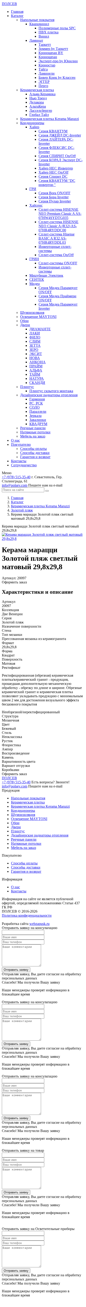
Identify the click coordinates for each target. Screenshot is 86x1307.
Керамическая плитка (37, 90)
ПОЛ (9, 4)
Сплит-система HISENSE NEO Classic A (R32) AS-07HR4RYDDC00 (58, 226)
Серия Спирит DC (53, 176)
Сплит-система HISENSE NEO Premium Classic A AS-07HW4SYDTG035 (60, 214)
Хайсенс (36, 205)
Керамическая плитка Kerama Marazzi (49, 119)
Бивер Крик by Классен (57, 77)
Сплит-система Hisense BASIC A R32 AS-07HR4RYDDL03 (57, 238)
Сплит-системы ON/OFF (58, 263)
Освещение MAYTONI (38, 317)
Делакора (36, 102)
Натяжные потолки (35, 432)
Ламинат (36, 40)
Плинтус (27, 387)
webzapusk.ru (39, 924)
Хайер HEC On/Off (53, 172)
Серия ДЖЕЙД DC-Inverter (60, 135)
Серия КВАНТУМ (53, 131)
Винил (44, 36)
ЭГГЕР (44, 82)
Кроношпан (48, 57)
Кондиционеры (32, 123)
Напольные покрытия (37, 20)
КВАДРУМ (38, 424)
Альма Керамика (42, 94)
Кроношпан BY (51, 53)
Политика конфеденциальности (27, 915)
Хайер (34, 127)
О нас (15, 440)
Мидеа (34, 284)
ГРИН (34, 259)
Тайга (43, 69)
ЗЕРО (33, 350)
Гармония (37, 399)
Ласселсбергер (40, 110)
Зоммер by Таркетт (53, 49)
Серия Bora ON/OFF (54, 193)
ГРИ (32, 189)
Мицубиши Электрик (46, 275)
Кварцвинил (39, 24)
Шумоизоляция (32, 312)
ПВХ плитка (48, 32)
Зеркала (35, 416)
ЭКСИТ (35, 354)
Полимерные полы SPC (57, 28)
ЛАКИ (34, 333)
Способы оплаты (33, 449)
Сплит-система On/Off (56, 255)
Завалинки (37, 420)
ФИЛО (34, 337)
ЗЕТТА (35, 345)
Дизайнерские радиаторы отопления (49, 395)
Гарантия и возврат (35, 457)
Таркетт (45, 44)
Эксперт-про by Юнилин (58, 61)
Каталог (17, 16)
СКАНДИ (37, 383)
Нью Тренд (38, 98)
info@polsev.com (14, 485)
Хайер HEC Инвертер (56, 168)
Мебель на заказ (32, 436)
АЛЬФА (35, 370)
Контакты (18, 461)
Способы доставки (35, 453)
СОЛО (34, 407)
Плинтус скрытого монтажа (51, 391)
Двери (25, 325)
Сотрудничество (24, 465)
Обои (24, 321)
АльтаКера (37, 106)
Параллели (37, 411)
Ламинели (47, 73)
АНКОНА (37, 362)
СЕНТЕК (36, 280)
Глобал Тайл (39, 115)
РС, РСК (36, 403)
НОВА (34, 358)
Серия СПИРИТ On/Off (57, 156)
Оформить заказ (14, 582)
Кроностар (47, 65)
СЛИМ (34, 341)
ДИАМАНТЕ (40, 329)
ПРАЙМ (35, 366)
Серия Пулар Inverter (55, 201)
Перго (43, 86)
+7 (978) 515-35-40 (16, 477)
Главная (17, 12)
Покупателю (21, 444)
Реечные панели (33, 428)
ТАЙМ (34, 374)
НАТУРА (36, 378)
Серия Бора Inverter (54, 197)
